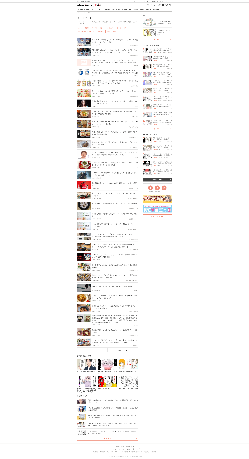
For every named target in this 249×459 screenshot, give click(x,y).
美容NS (87, 28)
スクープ (113, 28)
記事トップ (81, 9)
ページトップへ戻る (157, 216)
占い (157, 1)
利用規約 (102, 452)
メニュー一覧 (168, 1)
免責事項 (146, 452)
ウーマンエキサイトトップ (152, 5)
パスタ (114, 31)
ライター (148, 9)
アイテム (94, 28)
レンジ (80, 28)
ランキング (119, 9)
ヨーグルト (101, 31)
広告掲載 (153, 452)
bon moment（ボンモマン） (86, 31)
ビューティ (148, 1)
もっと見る (107, 438)
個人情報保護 (126, 452)
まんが (153, 1)
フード (100, 9)
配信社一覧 (156, 9)
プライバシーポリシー (113, 452)
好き (108, 31)
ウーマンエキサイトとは (116, 449)
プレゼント (161, 1)
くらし (139, 1)
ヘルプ (138, 449)
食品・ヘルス (104, 28)
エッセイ (135, 9)
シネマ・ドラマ (123, 28)
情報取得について (137, 452)
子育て (134, 1)
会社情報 (95, 452)
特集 (125, 9)
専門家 (142, 9)
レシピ (143, 1)
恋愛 (113, 9)
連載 (130, 9)
